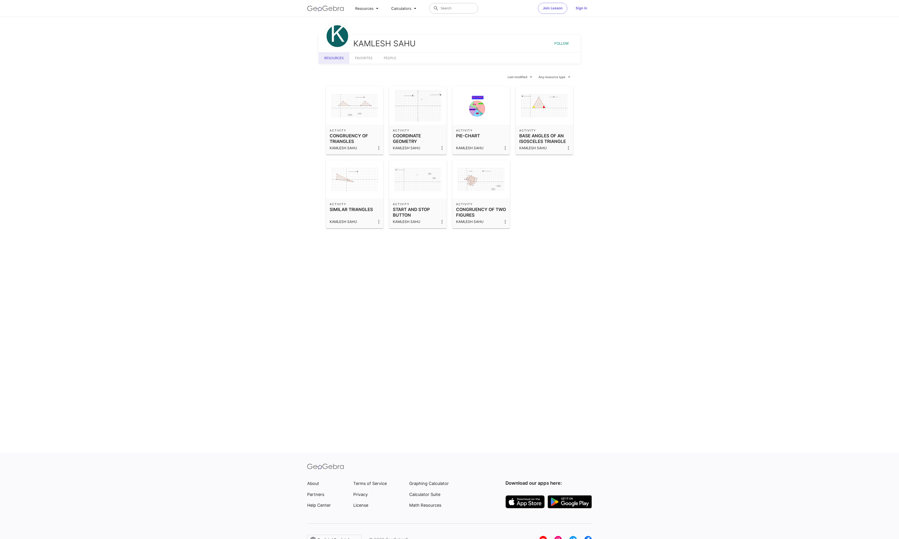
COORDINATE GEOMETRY (407, 138)
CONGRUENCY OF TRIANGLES (349, 138)
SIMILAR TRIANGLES (351, 209)
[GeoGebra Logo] (325, 8)
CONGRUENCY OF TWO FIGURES (481, 212)
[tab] (367, 8)
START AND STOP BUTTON (411, 212)
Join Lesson (553, 8)
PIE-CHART (468, 135)
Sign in (581, 8)
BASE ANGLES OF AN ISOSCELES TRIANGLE (542, 138)
